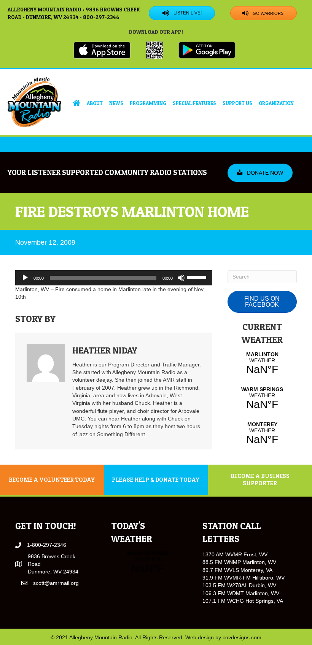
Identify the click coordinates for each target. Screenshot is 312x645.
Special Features (194, 103)
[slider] (198, 277)
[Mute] (181, 278)
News (116, 103)
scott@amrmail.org (56, 583)
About (95, 103)
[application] (113, 277)
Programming (148, 103)
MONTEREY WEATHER (262, 433)
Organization (276, 103)
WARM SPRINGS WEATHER (262, 398)
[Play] (25, 278)
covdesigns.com (242, 637)
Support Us (237, 103)
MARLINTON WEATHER (262, 363)
